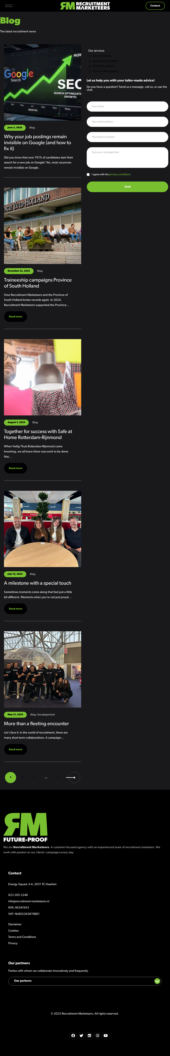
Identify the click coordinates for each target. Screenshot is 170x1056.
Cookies (13, 930)
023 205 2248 (18, 895)
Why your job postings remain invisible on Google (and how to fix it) (37, 142)
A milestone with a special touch (37, 583)
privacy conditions (119, 174)
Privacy (13, 943)
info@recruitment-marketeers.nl (28, 901)
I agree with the (111, 174)
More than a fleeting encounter (36, 724)
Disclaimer (15, 924)
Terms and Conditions (22, 937)
